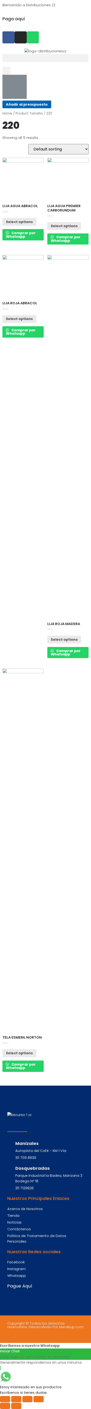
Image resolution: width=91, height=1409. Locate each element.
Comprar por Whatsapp (21, 235)
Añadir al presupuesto (27, 104)
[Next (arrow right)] (16, 1406)
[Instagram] (21, 37)
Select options (19, 221)
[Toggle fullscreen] (27, 1399)
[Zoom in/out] (38, 1399)
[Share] (16, 1399)
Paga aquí (13, 19)
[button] (45, 58)
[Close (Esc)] (5, 1399)
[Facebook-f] (8, 37)
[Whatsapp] (33, 37)
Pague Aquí (19, 1286)
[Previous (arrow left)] (5, 1406)
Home (7, 113)
